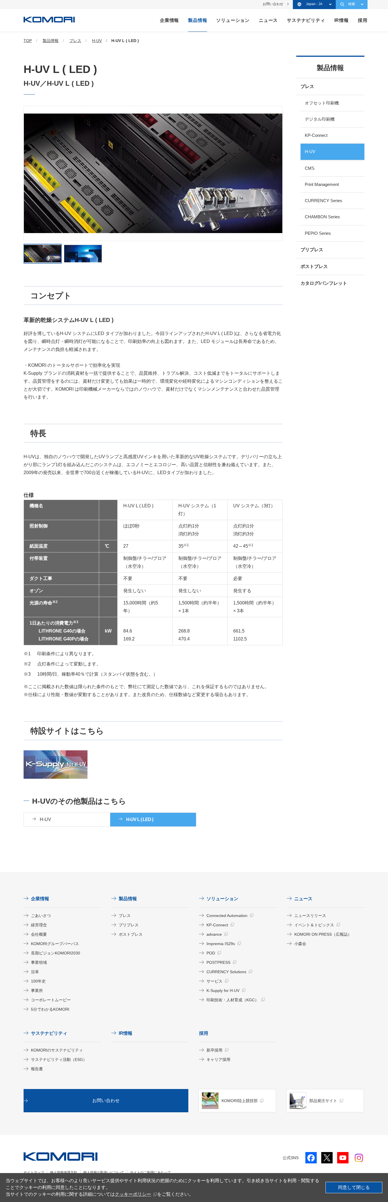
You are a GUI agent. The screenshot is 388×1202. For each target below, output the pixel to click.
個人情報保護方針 (63, 1172)
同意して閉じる (354, 1187)
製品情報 (330, 68)
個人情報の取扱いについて (103, 1172)
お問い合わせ (273, 4)
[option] (153, 173)
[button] (42, 253)
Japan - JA (314, 4)
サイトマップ (34, 1172)
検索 (351, 4)
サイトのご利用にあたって (150, 1172)
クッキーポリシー (133, 1194)
